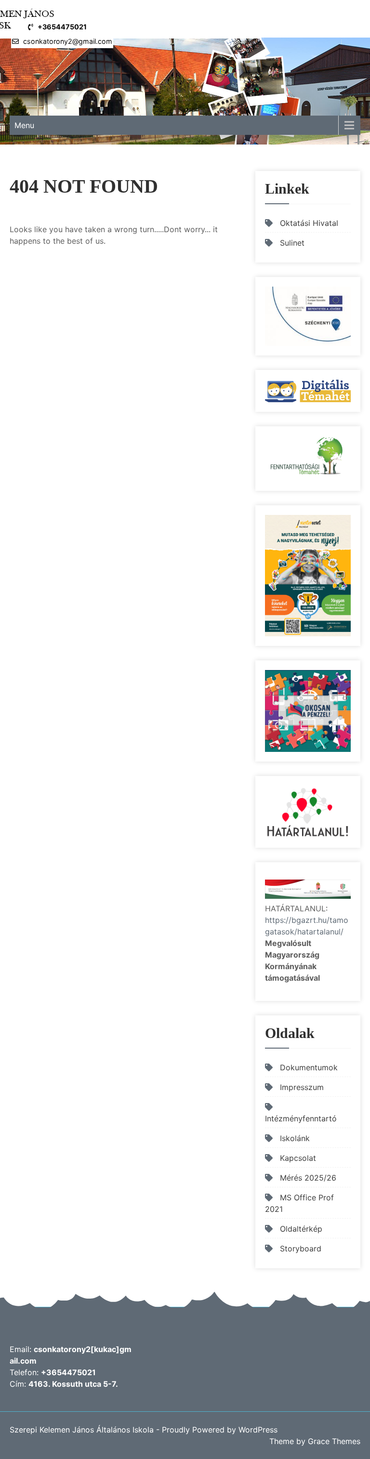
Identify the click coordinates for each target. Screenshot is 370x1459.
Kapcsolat (298, 1158)
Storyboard (300, 1248)
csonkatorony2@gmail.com (67, 41)
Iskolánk (295, 1138)
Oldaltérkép (301, 1229)
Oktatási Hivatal (309, 223)
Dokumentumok (309, 1067)
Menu (24, 125)
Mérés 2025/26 (308, 1178)
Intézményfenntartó (301, 1118)
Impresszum (302, 1087)
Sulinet (292, 243)
